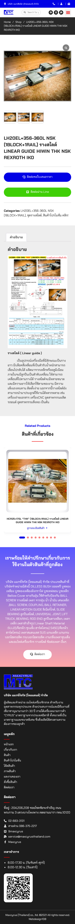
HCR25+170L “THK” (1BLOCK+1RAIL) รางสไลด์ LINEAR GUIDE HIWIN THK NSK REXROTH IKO (37, 520)
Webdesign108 (37, 919)
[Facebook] (51, 12)
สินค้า (7, 755)
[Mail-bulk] (61, 12)
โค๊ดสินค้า (9, 766)
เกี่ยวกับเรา (10, 750)
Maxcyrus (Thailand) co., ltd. (21, 915)
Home (7, 22)
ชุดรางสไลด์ (34, 215)
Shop (18, 22)
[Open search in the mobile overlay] (31, 12)
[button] (68, 12)
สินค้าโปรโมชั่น (12, 760)
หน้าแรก (9, 744)
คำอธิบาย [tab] (16, 237)
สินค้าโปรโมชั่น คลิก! (55, 215)
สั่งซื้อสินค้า (10, 782)
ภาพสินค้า (10, 771)
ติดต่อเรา (9, 787)
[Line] (56, 12)
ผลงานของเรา (12, 777)
